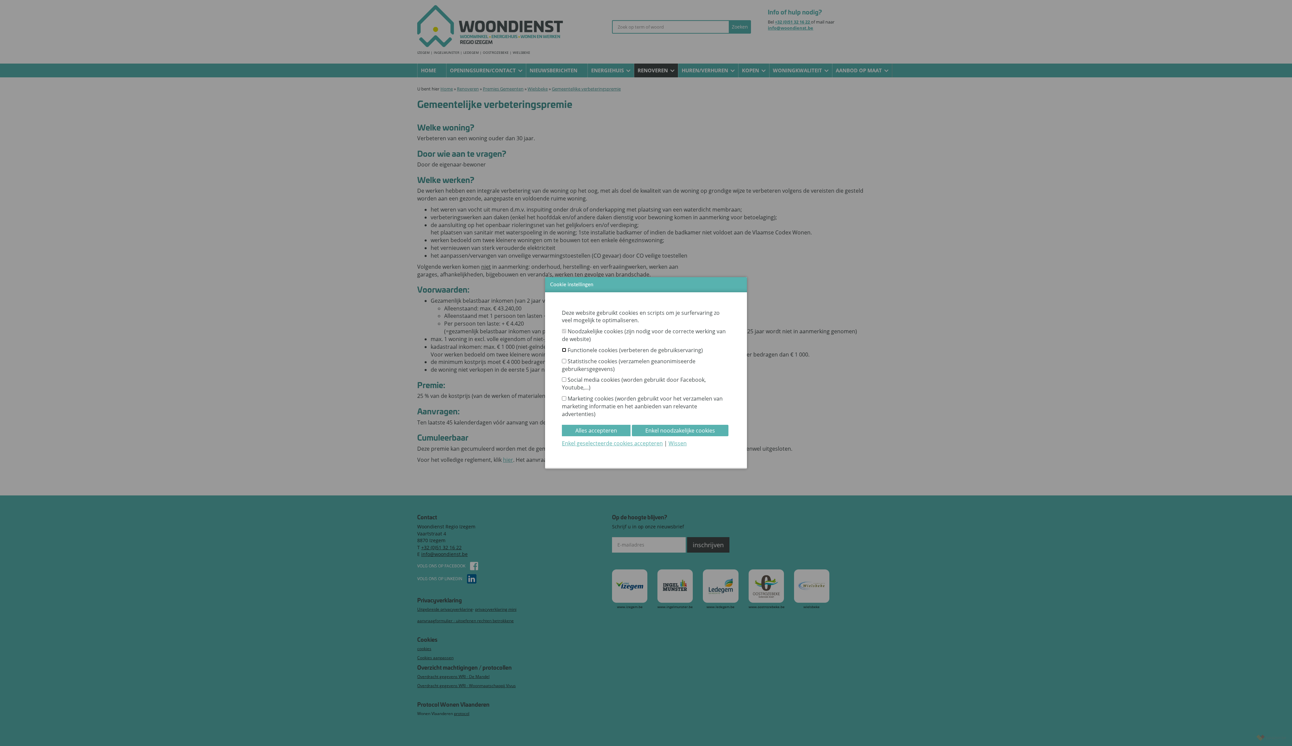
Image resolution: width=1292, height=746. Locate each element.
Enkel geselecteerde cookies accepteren (612, 443)
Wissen (678, 443)
